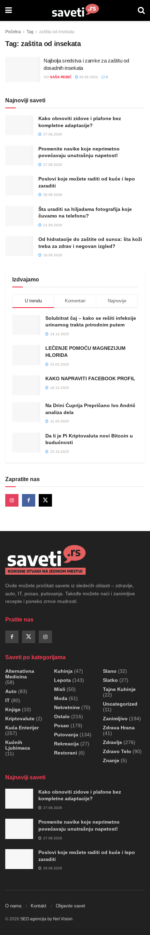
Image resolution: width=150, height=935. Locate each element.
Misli (59, 689)
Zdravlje (112, 742)
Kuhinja (63, 671)
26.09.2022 (88, 77)
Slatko (110, 680)
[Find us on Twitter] (45, 500)
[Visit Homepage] (75, 10)
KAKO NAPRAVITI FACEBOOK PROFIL (90, 378)
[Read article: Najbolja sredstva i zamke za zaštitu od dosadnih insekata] (22, 69)
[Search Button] (141, 10)
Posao (61, 725)
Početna (13, 31)
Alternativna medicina (19, 673)
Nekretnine (67, 707)
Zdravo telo (117, 751)
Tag (30, 31)
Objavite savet (70, 905)
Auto (11, 691)
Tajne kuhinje (119, 689)
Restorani (65, 753)
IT (7, 700)
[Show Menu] (8, 10)
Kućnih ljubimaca (17, 745)
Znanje (111, 760)
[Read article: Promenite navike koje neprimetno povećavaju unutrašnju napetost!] (19, 155)
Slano (110, 671)
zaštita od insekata (56, 31)
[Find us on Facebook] (28, 500)
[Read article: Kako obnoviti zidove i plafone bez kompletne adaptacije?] (19, 125)
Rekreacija (66, 743)
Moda (60, 698)
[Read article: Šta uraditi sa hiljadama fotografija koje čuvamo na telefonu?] (19, 216)
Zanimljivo (115, 718)
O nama (13, 905)
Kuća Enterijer (22, 727)
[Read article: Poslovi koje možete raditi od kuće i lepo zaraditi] (19, 186)
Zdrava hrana (119, 727)
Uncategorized (120, 704)
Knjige (13, 709)
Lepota (62, 680)
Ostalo (62, 716)
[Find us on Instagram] (11, 500)
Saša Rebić (61, 77)
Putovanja (66, 734)
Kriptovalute (20, 718)
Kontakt (38, 905)
